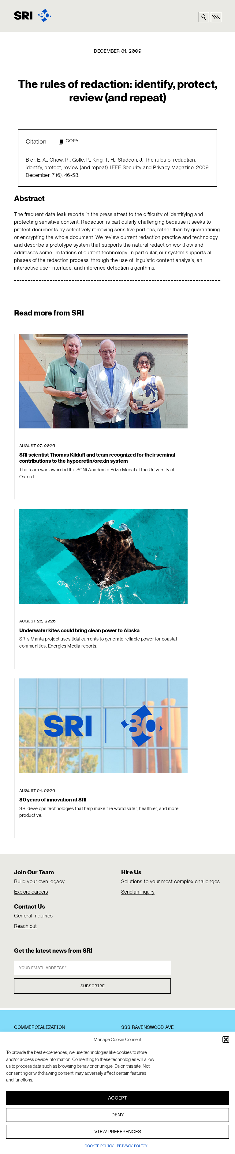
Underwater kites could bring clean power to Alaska (79, 630)
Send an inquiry (138, 892)
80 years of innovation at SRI (53, 800)
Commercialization (39, 1027)
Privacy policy (132, 1146)
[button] (226, 1039)
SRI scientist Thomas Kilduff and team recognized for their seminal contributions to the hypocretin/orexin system (97, 458)
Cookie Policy (99, 1146)
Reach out (25, 926)
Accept (117, 1098)
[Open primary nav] (216, 17)
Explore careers (31, 892)
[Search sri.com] (204, 17)
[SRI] (32, 15)
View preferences (117, 1132)
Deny (117, 1115)
